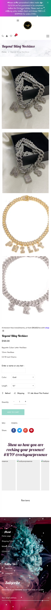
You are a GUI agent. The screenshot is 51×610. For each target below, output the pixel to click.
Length (4, 385)
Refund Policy (7, 546)
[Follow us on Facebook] (13, 430)
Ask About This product (40, 393)
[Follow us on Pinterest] (31, 430)
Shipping (20, 393)
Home (4, 52)
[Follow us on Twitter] (19, 430)
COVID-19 (5, 551)
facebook (8, 568)
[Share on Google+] (25, 430)
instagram (9, 573)
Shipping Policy (8, 541)
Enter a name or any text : (13, 365)
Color (4, 377)
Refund (7, 393)
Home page (6, 536)
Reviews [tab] (25, 500)
